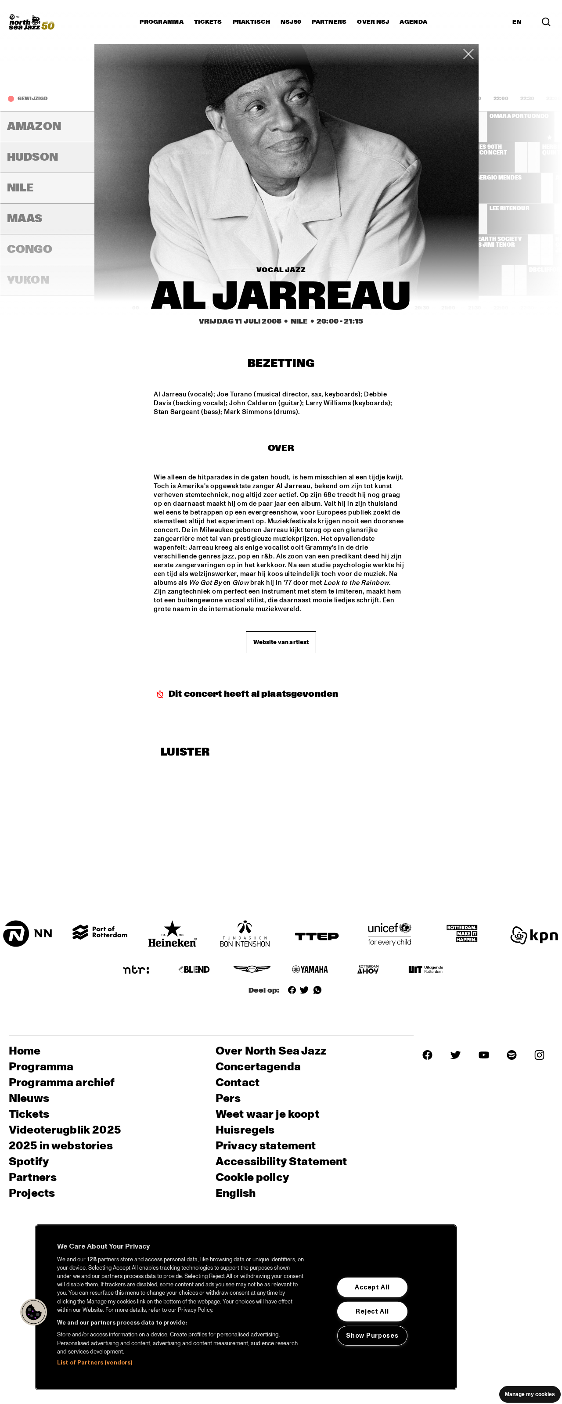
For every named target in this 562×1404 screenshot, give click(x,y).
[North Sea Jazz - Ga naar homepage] (31, 22)
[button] (34, 1312)
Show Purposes (372, 1335)
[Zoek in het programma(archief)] (546, 22)
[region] (246, 1307)
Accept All (372, 1287)
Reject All (372, 1311)
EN (517, 22)
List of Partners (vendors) (94, 1363)
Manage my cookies (530, 1394)
